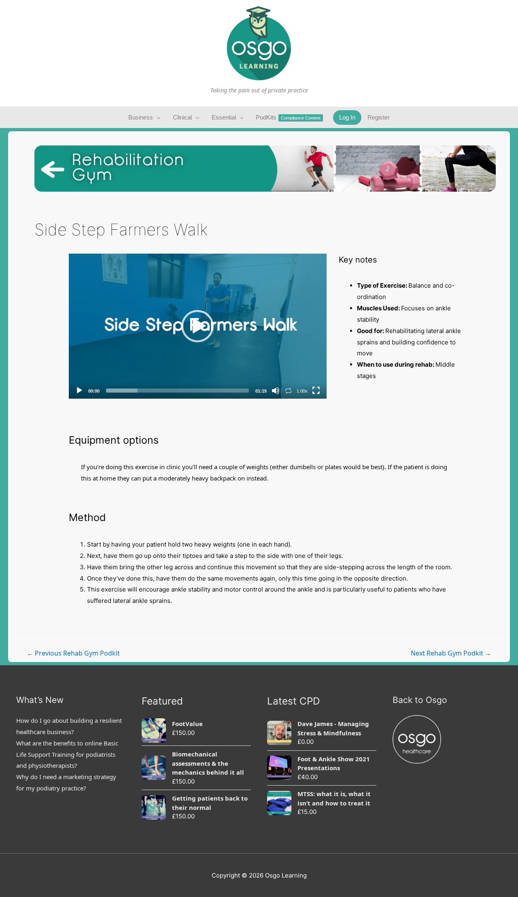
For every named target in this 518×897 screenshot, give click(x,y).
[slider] (177, 391)
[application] (198, 326)
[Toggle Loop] (288, 391)
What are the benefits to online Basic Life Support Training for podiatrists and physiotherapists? (67, 754)
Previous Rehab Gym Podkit (73, 653)
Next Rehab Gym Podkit (451, 653)
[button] (197, 326)
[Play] (79, 391)
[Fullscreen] (316, 391)
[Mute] (276, 391)
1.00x (302, 391)
